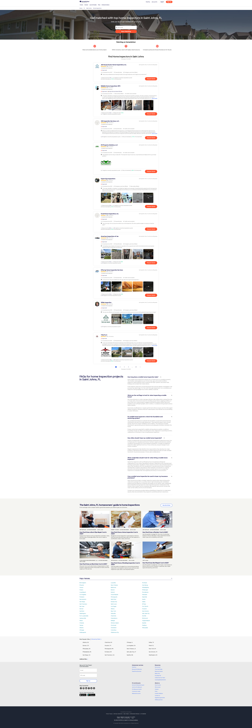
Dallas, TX (151, 642)
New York (113, 611)
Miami (81, 620)
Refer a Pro (157, 673)
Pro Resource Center (137, 689)
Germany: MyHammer (118, 713)
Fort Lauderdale (84, 616)
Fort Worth (145, 606)
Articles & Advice (105, 4)
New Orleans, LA (131, 648)
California (122, 717)
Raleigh (113, 620)
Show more (154, 98)
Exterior (86, 4)
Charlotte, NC (108, 642)
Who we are (157, 687)
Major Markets (85, 578)
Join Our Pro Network (137, 687)
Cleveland (113, 627)
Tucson (81, 587)
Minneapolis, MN (109, 648)
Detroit (113, 592)
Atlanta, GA (86, 642)
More (99, 4)
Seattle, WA (130, 655)
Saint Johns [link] (89, 8)
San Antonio (145, 611)
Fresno (81, 590)
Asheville (113, 613)
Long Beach (83, 592)
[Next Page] (140, 367)
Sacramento (83, 599)
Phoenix (82, 585)
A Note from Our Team (160, 677)
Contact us (157, 695)
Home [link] (81, 8)
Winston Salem (115, 623)
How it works (158, 685)
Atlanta (81, 627)
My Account (157, 667)
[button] (106, 105)
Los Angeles (83, 594)
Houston (144, 608)
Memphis (144, 594)
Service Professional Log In (138, 685)
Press (156, 691)
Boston (113, 590)
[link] (126, 66)
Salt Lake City (145, 613)
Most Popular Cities (85, 639)
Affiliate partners (159, 699)
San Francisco (83, 604)
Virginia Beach (146, 620)
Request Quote (151, 78)
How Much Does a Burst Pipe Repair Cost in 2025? (93, 533)
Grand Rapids (114, 594)
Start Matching (126, 31)
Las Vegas (113, 606)
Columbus (113, 630)
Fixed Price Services (136, 671)
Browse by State (96, 639)
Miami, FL (151, 645)
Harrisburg (145, 585)
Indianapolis (83, 632)
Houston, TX (108, 645)
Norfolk (144, 616)
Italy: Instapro (126, 713)
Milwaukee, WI (86, 648)
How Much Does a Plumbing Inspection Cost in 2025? (125, 563)
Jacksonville (83, 618)
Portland (144, 582)
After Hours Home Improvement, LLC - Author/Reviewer (93, 560)
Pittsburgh (145, 590)
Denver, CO (86, 645)
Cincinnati (113, 625)
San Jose (82, 606)
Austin (143, 599)
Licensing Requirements (160, 679)
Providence (145, 592)
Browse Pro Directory (137, 669)
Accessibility (132, 718)
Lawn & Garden (93, 4)
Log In (162, 1)
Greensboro (114, 618)
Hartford (82, 611)
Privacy (118, 717)
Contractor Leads (136, 691)
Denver (81, 608)
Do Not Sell (127, 717)
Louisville (113, 582)
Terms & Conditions (134, 720)
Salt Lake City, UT (131, 652)
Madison (144, 625)
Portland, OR (108, 652)
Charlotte (113, 616)
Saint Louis (114, 604)
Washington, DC (153, 655)
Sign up (88, 681)
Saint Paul (113, 599)
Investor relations (159, 693)
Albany (113, 608)
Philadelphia (145, 587)
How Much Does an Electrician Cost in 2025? (93, 564)
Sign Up (169, 1)
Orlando (82, 623)
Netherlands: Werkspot (134, 713)
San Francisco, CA (109, 655)
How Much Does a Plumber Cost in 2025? (155, 532)
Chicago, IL (130, 642)
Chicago (82, 630)
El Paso (144, 604)
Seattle (144, 623)
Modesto (82, 597)
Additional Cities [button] (83, 659)
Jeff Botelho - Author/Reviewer (88, 529)
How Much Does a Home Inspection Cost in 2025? (124, 533)
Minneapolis (114, 597)
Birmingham (83, 582)
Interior (81, 4)
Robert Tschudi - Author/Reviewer (120, 529)
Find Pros (134, 667)
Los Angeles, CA (131, 645)
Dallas (143, 601)
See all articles (166, 505)
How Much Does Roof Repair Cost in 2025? (156, 563)
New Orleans (114, 585)
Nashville (144, 597)
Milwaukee (145, 627)
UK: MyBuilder (143, 713)
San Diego (82, 601)
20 (136, 367)
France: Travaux (109, 713)
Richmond (145, 618)
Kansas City (114, 601)
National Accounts (136, 693)
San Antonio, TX (153, 652)
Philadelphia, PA (87, 652)
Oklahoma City (115, 632)
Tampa (81, 625)
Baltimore (113, 587)
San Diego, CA (86, 655)
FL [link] (84, 8)
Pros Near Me (158, 675)
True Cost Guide (158, 669)
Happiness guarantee (160, 697)
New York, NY (152, 648)
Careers (157, 689)
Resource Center (159, 671)
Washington (83, 613)
